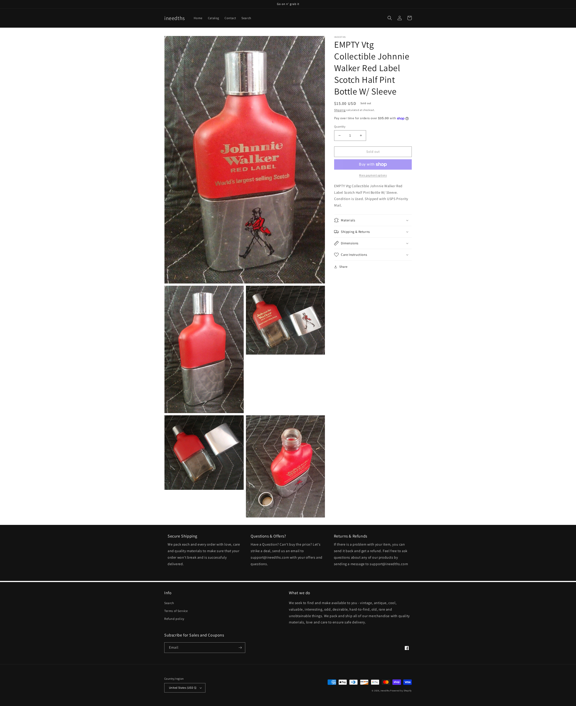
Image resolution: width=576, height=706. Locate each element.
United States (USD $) (182, 688)
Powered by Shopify (401, 690)
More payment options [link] (373, 175)
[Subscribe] (240, 647)
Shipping (340, 110)
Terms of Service (176, 611)
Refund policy (174, 619)
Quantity (339, 126)
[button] (390, 18)
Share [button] (343, 267)
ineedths (385, 690)
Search (169, 603)
